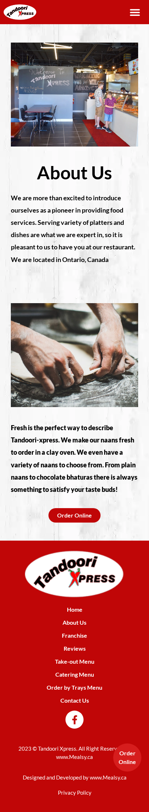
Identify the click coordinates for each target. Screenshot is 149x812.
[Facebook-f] (74, 720)
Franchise (74, 635)
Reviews (75, 648)
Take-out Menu (74, 661)
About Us (74, 622)
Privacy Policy (74, 792)
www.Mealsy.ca (74, 757)
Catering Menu (74, 674)
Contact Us (74, 700)
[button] (135, 12)
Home (74, 609)
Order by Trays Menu (74, 687)
